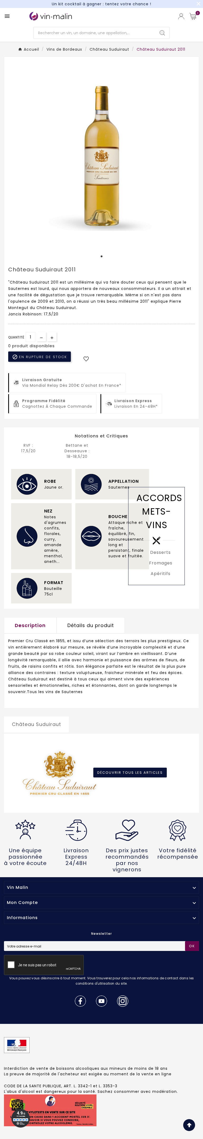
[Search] (162, 33)
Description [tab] (30, 625)
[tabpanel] (101, 155)
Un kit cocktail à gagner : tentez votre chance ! (101, 4)
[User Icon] (181, 16)
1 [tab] (101, 256)
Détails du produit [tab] (90, 625)
